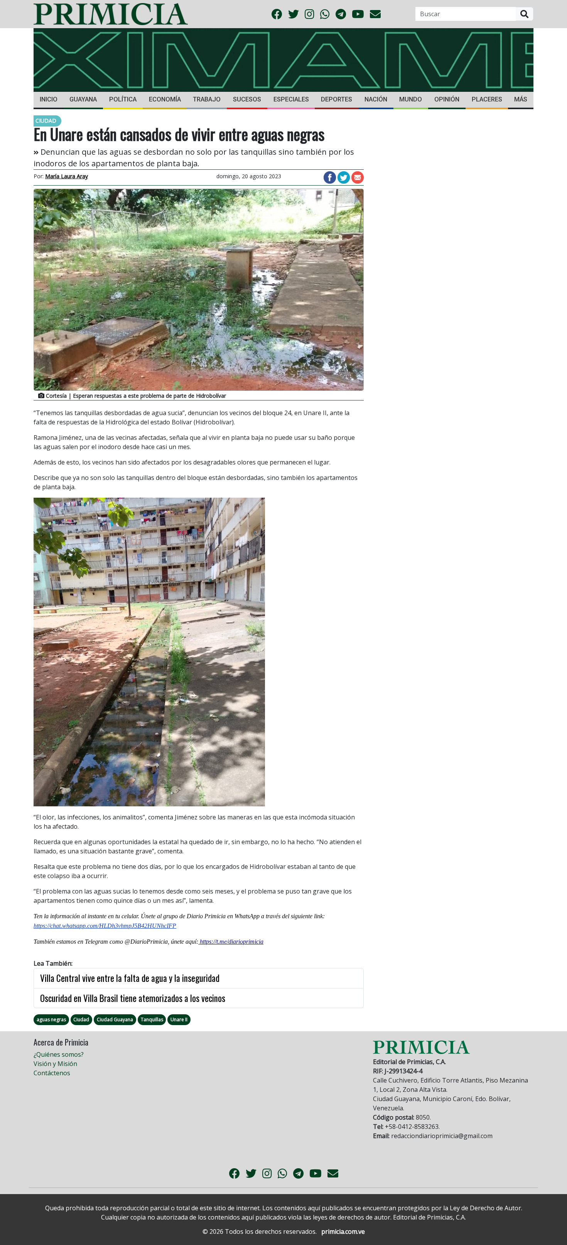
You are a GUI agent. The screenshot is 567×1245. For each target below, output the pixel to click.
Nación (375, 99)
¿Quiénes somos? (59, 1054)
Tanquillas (152, 1019)
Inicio (48, 99)
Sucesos (247, 99)
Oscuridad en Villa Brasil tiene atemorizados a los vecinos (132, 998)
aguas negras (51, 1019)
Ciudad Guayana (115, 1019)
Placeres (487, 99)
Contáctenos (52, 1073)
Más (520, 99)
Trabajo (207, 99)
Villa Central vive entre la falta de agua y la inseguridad (129, 978)
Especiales (291, 99)
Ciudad (81, 1019)
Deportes (336, 99)
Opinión (446, 99)
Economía (165, 99)
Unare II (178, 1019)
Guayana (83, 99)
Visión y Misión (55, 1063)
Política (123, 99)
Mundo (410, 99)
